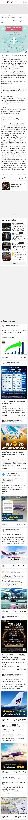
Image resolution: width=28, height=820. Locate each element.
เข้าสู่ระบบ (24, 2)
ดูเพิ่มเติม (4, 491)
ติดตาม (10, 15)
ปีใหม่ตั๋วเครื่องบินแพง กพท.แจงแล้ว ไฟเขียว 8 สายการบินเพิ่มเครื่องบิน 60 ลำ (13, 454)
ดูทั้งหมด (14, 263)
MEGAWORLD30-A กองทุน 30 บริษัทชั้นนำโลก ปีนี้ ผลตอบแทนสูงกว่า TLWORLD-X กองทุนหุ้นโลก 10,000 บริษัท (13, 657)
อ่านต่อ (12, 337)
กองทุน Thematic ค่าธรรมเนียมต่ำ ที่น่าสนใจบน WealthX (13, 402)
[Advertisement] (14, 9)
